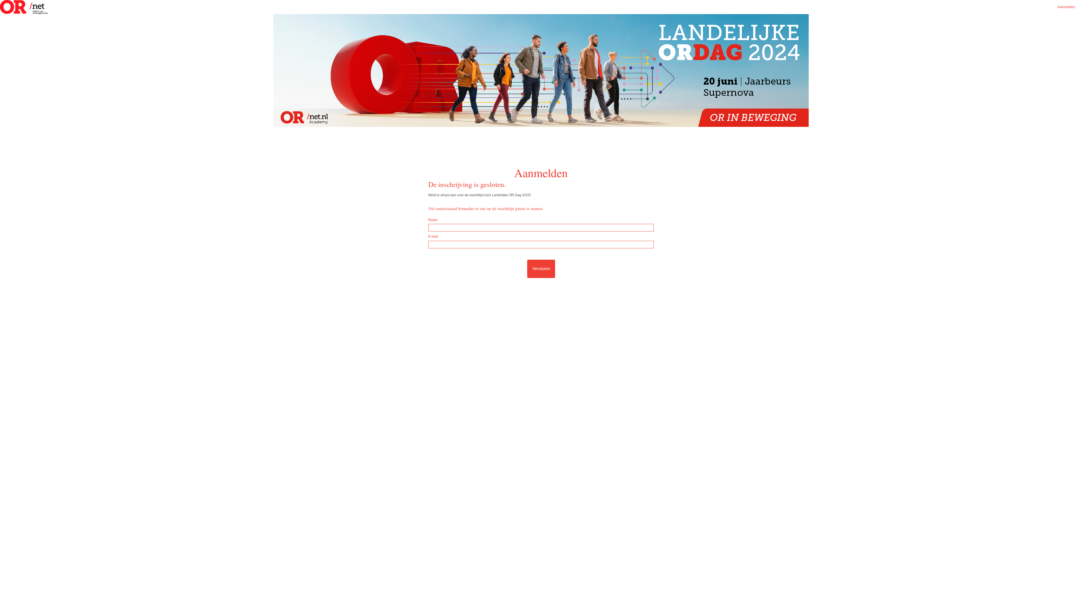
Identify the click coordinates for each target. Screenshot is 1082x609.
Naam (433, 220)
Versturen (541, 268)
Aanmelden (1066, 7)
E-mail (433, 237)
